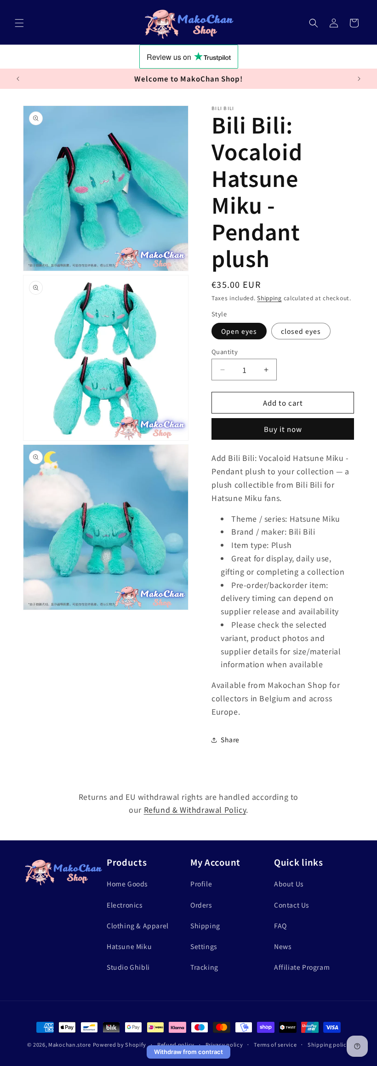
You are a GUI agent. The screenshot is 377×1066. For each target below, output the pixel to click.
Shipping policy (329, 1044)
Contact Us (291, 904)
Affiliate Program (302, 967)
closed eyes (301, 331)
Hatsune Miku (129, 946)
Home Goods (127, 883)
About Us (289, 883)
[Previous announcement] (18, 79)
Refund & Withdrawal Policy (195, 809)
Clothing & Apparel (138, 925)
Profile (201, 883)
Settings (203, 946)
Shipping (269, 298)
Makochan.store (69, 1044)
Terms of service (275, 1044)
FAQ (280, 925)
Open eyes (239, 331)
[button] (19, 23)
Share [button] (230, 739)
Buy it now (283, 429)
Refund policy (175, 1044)
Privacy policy (224, 1044)
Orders (201, 904)
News (282, 946)
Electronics (125, 904)
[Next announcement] (359, 79)
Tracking (204, 967)
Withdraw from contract (188, 1051)
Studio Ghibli (128, 967)
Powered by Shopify (120, 1044)
